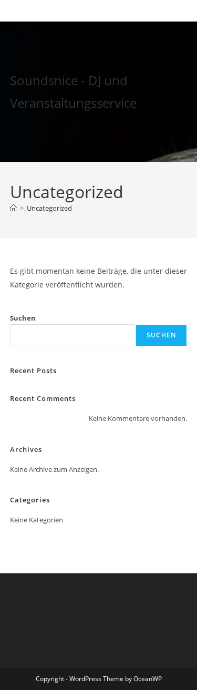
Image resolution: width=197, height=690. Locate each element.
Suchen (23, 318)
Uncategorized (49, 208)
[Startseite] (13, 208)
